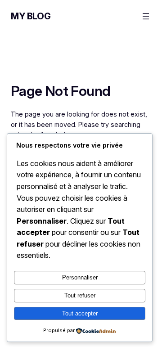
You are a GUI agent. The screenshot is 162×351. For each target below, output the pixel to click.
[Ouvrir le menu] (145, 16)
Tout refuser (79, 295)
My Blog (30, 16)
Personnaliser (80, 277)
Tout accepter (80, 313)
